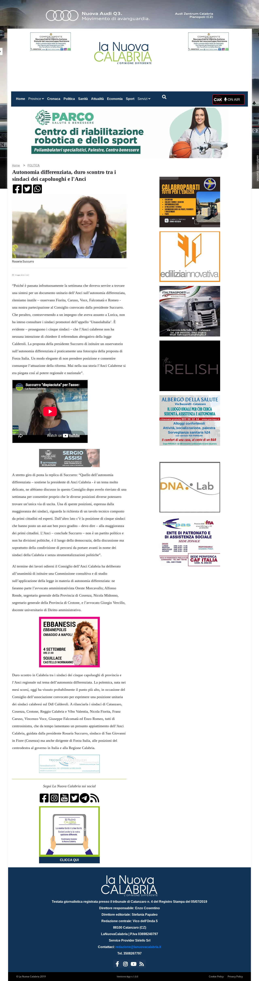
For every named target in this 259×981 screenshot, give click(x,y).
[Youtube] (134, 964)
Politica (69, 99)
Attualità (97, 99)
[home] (123, 51)
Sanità (83, 99)
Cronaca (53, 99)
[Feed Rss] (142, 964)
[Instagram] (125, 964)
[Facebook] (117, 964)
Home (21, 99)
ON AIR (233, 99)
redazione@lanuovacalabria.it (138, 947)
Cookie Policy (216, 976)
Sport (130, 99)
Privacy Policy (235, 976)
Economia (115, 99)
